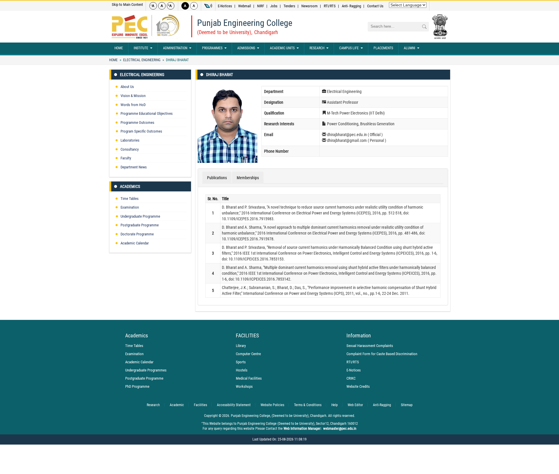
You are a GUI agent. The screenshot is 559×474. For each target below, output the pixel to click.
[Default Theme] (194, 6)
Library (241, 345)
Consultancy (130, 149)
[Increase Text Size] (170, 6)
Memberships (248, 177)
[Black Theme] (185, 6)
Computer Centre (248, 354)
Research (316, 48)
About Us (127, 86)
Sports (241, 362)
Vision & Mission (133, 96)
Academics (130, 186)
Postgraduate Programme (140, 225)
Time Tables (130, 198)
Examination (130, 207)
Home (118, 48)
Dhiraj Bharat (177, 60)
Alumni (409, 48)
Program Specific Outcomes (141, 131)
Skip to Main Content (127, 4)
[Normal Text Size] (162, 6)
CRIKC (350, 378)
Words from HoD (133, 105)
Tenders (289, 6)
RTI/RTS (330, 6)
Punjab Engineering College (244, 23)
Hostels (241, 370)
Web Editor (355, 405)
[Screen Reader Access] (208, 5)
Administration (175, 48)
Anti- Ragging (351, 6)
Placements (383, 48)
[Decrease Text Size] (153, 6)
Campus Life (349, 48)
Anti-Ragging (382, 405)
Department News (134, 167)
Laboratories (130, 140)
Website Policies (272, 405)
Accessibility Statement (234, 405)
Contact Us (375, 6)
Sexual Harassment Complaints (369, 345)
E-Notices (225, 6)
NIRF (260, 6)
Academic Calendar (135, 243)
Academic (177, 405)
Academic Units (282, 48)
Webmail (244, 6)
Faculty (126, 158)
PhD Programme (137, 386)
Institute (141, 48)
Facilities (200, 405)
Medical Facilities (249, 378)
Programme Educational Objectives (147, 113)
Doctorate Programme (137, 234)
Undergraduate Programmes (146, 370)
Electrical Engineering (141, 60)
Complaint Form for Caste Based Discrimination (381, 354)
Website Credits (358, 386)
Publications (217, 177)
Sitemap (407, 405)
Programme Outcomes (137, 122)
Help (334, 405)
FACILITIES (247, 336)
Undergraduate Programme (140, 216)
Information (358, 336)
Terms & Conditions (307, 405)
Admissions (246, 48)
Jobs (273, 6)
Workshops (244, 386)
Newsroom (309, 6)
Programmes (212, 48)
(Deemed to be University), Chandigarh (237, 32)
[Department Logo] (145, 26)
